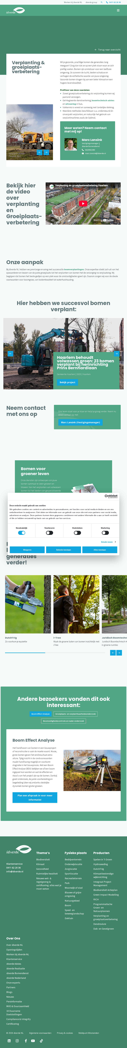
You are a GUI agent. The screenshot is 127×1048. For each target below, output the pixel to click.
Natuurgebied (72, 901)
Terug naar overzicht (109, 49)
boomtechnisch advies (103, 100)
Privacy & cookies (65, 1033)
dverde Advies (13, 964)
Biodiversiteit (43, 859)
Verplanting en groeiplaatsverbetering (105, 917)
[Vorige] (113, 653)
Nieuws (10, 997)
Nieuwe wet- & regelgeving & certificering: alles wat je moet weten (48, 884)
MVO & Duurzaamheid (17, 1006)
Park (67, 883)
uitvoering (70, 104)
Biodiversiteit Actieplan (105, 890)
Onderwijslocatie (73, 864)
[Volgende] (119, 653)
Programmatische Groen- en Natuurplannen (102, 908)
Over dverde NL (14, 945)
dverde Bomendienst (17, 973)
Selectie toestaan (63, 550)
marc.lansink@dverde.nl (95, 153)
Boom (68, 905)
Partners (10, 987)
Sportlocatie (71, 873)
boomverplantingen (74, 269)
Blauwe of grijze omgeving (73, 894)
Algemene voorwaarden (40, 1033)
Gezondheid (42, 869)
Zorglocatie (71, 869)
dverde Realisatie (15, 968)
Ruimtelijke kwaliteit (47, 873)
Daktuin (69, 918)
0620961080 (90, 150)
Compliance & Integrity (18, 1019)
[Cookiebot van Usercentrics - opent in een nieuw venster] (106, 496)
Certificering (12, 1024)
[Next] (46, 152)
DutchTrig (98, 869)
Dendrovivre (99, 924)
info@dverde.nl (14, 871)
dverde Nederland (16, 978)
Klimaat (40, 864)
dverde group (91, 2)
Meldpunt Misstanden (89, 1033)
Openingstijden (14, 949)
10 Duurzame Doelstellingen (14, 1012)
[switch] (49, 533)
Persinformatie (14, 1001)
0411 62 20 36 (115, 2)
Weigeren (27, 550)
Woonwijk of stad (73, 888)
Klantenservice (14, 863)
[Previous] (39, 152)
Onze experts (13, 982)
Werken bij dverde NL (73, 2)
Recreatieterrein (73, 878)
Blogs (9, 992)
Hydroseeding (100, 864)
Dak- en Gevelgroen (103, 929)
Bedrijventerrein (73, 859)
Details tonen (107, 542)
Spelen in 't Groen (102, 859)
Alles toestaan (100, 550)
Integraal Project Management (102, 883)
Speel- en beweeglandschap (74, 911)
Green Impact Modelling (106, 895)
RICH (96, 899)
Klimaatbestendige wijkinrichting (103, 875)
